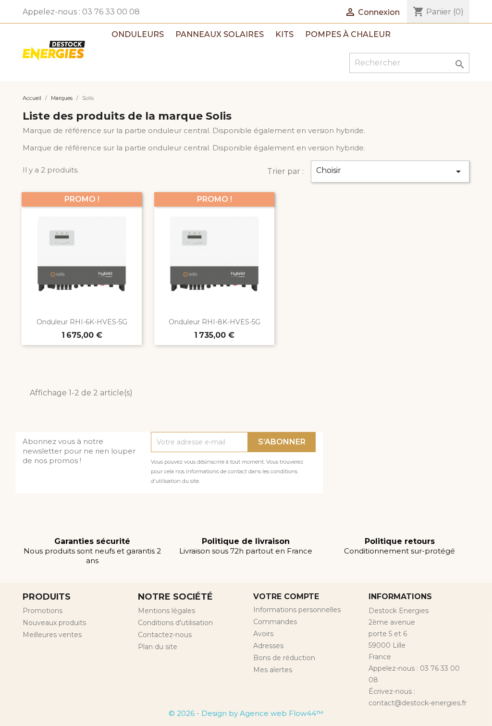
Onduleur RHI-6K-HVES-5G (82, 322)
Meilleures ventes (52, 634)
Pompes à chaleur (348, 34)
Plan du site (157, 646)
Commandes (275, 621)
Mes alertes (272, 669)
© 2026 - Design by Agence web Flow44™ (246, 713)
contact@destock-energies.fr (418, 703)
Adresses (268, 645)
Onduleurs (137, 34)
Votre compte (286, 596)
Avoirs (263, 633)
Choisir (390, 171)
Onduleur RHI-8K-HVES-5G (214, 322)
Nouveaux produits (54, 622)
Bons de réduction (284, 657)
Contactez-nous (165, 634)
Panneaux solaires (219, 34)
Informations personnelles (297, 609)
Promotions (42, 610)
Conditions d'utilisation (175, 622)
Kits (284, 34)
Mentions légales (166, 610)
